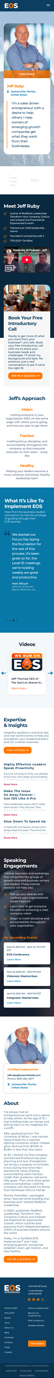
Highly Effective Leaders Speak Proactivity (25, 766)
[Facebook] (33, 1299)
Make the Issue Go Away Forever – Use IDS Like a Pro (20, 794)
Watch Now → (19, 688)
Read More (10, 784)
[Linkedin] (29, 1299)
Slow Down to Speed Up (25, 821)
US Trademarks (41, 1370)
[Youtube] (38, 1299)
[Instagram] (42, 1299)
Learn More (14, 959)
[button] (6, 621)
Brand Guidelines (27, 1375)
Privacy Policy (26, 1370)
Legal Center (11, 1370)
